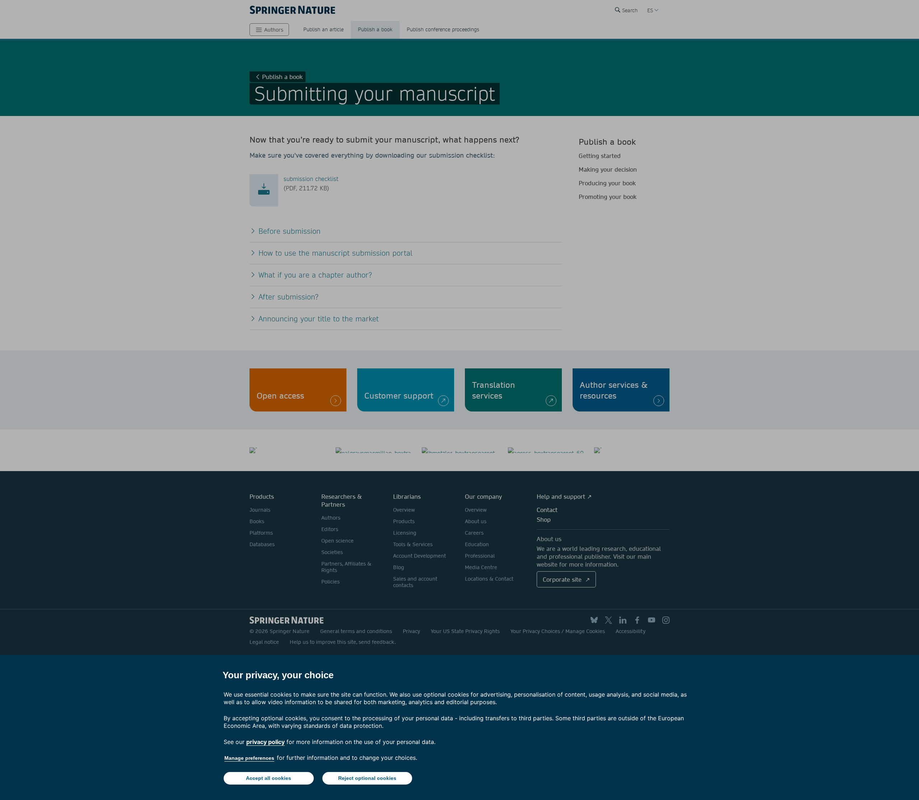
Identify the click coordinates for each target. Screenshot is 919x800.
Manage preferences (249, 758)
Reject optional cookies (367, 778)
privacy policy (265, 741)
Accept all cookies (268, 778)
